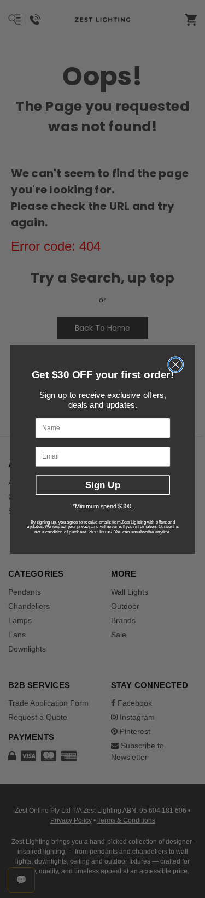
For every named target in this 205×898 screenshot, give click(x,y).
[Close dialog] (175, 364)
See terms (100, 532)
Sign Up (102, 484)
